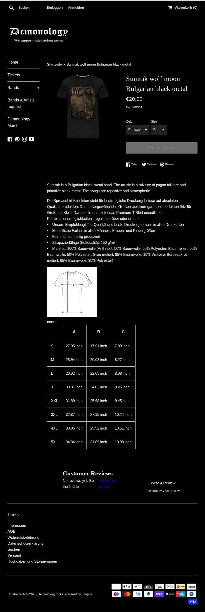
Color (130, 121)
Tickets (14, 75)
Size (154, 121)
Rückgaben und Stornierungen (32, 561)
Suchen (14, 549)
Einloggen (55, 7)
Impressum (17, 525)
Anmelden (76, 7)
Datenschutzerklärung (26, 543)
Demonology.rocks (50, 594)
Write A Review (163, 483)
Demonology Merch (19, 122)
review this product (108, 483)
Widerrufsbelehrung (23, 537)
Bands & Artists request (21, 103)
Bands (24, 88)
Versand (14, 555)
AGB (12, 531)
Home (13, 62)
